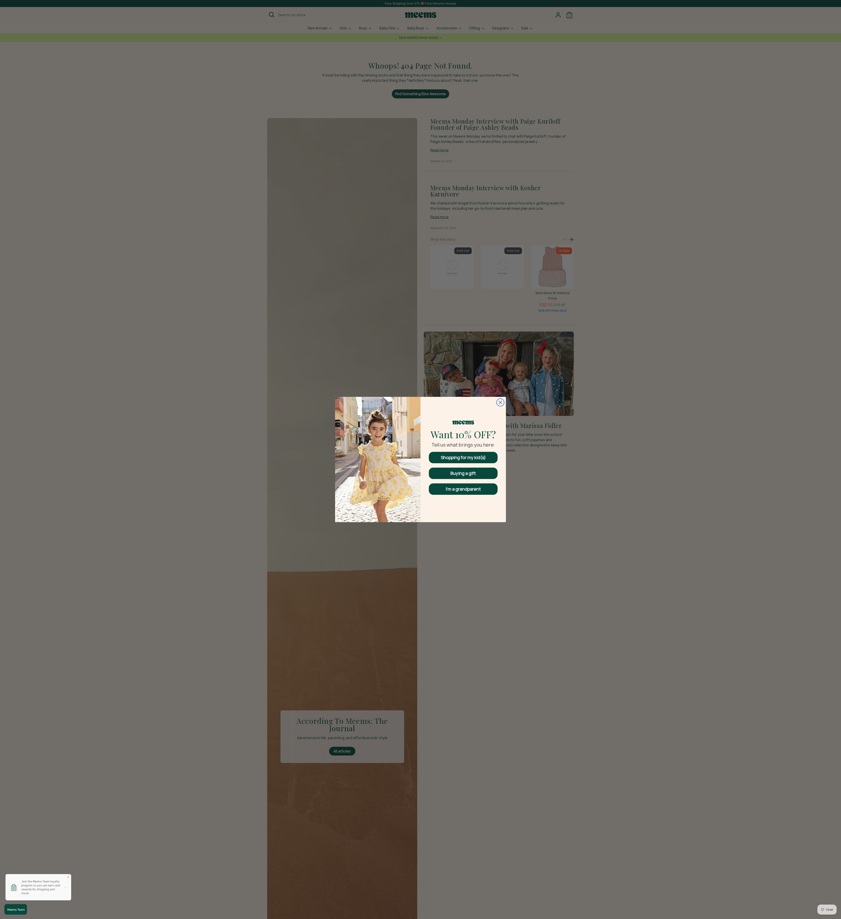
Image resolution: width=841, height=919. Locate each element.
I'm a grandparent (463, 489)
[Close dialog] (500, 402)
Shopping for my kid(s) (463, 457)
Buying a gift (463, 473)
